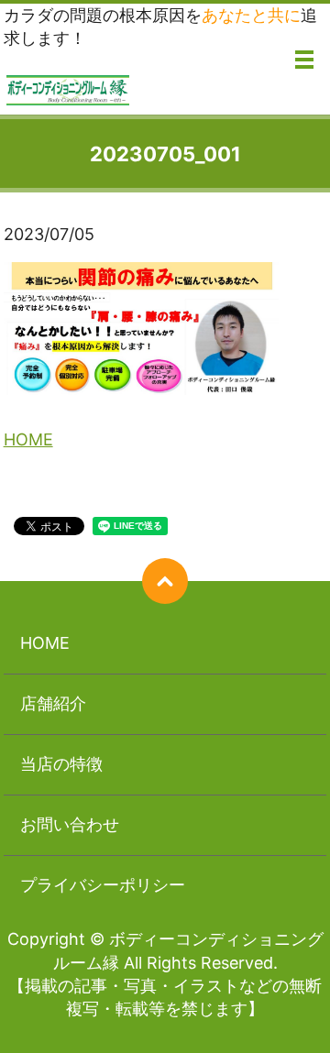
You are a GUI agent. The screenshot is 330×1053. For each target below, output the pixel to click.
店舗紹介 (53, 703)
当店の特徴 (61, 763)
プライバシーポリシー (102, 884)
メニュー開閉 (304, 59)
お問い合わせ (69, 824)
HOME (28, 439)
